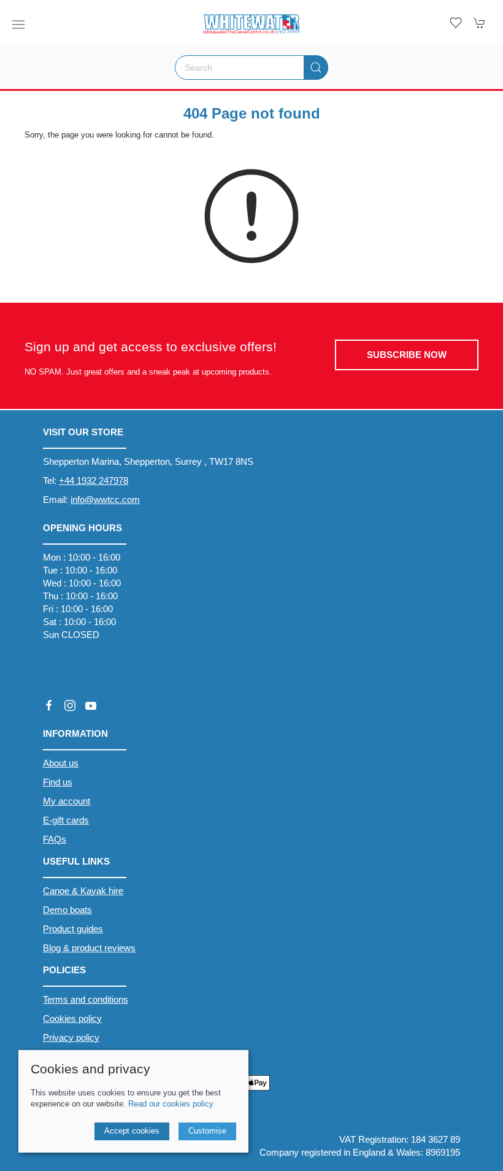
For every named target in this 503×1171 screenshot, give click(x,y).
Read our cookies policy (170, 1103)
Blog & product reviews (89, 948)
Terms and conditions (85, 999)
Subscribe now (407, 354)
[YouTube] (91, 705)
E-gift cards (66, 820)
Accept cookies (131, 1130)
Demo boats (67, 910)
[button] (18, 24)
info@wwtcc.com (105, 499)
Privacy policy (71, 1037)
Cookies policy (72, 1018)
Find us (57, 782)
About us (61, 763)
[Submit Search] (316, 67)
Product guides (73, 929)
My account (66, 801)
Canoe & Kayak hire (83, 890)
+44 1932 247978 (93, 480)
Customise (207, 1130)
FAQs (54, 839)
